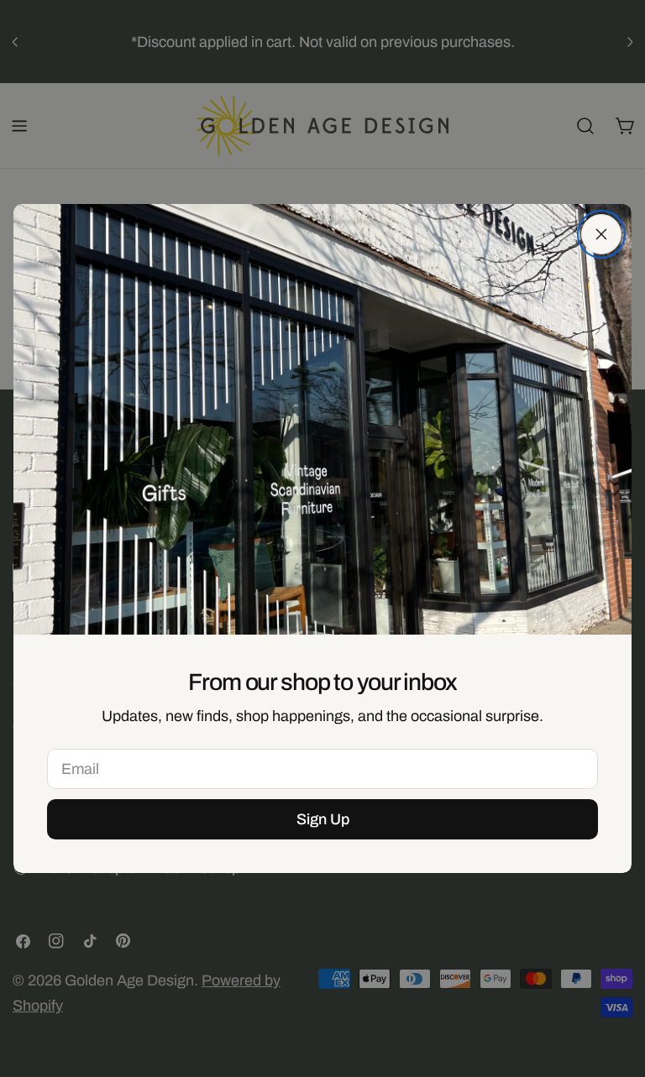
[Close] (601, 234)
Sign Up (322, 819)
